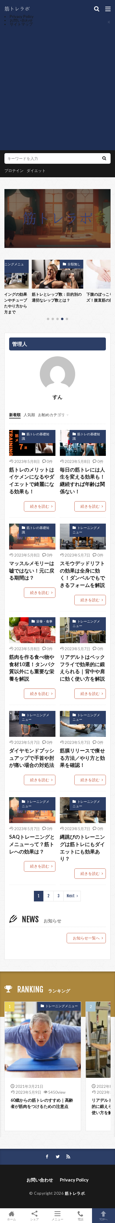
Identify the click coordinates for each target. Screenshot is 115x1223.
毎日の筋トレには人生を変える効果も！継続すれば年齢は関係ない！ (82, 480)
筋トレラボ (75, 1193)
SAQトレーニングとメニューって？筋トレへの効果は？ (32, 844)
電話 (80, 1219)
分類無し (74, 264)
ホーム (11, 1219)
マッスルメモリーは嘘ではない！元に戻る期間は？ (31, 570)
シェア (34, 1219)
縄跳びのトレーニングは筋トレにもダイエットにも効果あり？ (82, 848)
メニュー (57, 1219)
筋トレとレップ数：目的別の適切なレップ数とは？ (57, 297)
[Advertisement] (57, 86)
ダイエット (36, 170)
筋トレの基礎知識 (35, 436)
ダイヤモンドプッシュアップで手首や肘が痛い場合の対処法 (31, 758)
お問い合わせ (21, 20)
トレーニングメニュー (86, 530)
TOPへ (103, 1219)
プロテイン (14, 170)
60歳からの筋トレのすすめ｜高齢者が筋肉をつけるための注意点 (42, 1103)
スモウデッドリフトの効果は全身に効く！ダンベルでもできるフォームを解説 (82, 574)
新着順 (15, 414)
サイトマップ (21, 24)
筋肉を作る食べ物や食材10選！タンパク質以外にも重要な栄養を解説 (32, 668)
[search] (104, 158)
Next (71, 895)
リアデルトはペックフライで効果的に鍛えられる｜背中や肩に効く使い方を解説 (82, 668)
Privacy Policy (22, 16)
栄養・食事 (44, 621)
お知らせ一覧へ (86, 938)
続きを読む (39, 506)
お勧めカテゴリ (51, 414)
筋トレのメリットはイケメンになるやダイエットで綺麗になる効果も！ (31, 480)
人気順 (29, 414)
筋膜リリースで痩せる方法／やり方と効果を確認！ (82, 758)
